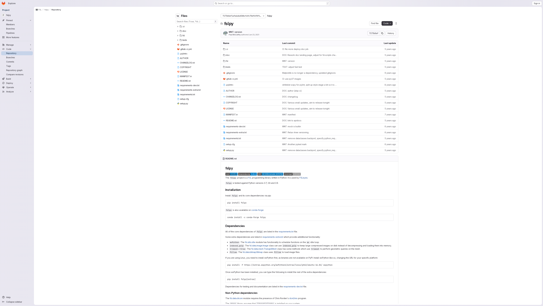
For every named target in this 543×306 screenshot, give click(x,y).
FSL (249, 178)
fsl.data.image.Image (258, 245)
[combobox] (196, 21)
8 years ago (390, 85)
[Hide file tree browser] (177, 16)
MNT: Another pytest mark (294, 144)
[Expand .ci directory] (177, 26)
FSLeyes (303, 178)
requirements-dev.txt (293, 286)
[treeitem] (197, 26)
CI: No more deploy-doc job (295, 49)
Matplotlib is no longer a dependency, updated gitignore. (309, 73)
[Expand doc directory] (177, 31)
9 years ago (390, 73)
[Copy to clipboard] (390, 202)
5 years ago (390, 49)
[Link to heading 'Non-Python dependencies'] (259, 292)
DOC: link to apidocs (291, 120)
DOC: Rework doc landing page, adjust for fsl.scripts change (309, 55)
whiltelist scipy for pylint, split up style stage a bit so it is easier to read (309, 85)
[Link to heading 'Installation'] (242, 190)
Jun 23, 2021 (254, 35)
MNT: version (235, 32)
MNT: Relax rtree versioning (295, 132)
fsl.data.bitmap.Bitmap (253, 252)
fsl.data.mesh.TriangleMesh (264, 249)
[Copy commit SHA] (382, 33)
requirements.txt (286, 231)
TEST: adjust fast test (292, 67)
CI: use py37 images (291, 79)
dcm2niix (293, 298)
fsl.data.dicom (236, 298)
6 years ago (390, 126)
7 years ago (390, 114)
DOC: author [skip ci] (292, 91)
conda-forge (257, 210)
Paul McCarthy (235, 35)
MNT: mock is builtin (291, 126)
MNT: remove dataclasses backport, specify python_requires (309, 138)
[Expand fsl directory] (177, 35)
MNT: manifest (289, 114)
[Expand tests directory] (177, 40)
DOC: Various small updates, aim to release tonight (305, 102)
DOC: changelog (290, 96)
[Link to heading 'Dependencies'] (246, 226)
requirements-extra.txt (272, 237)
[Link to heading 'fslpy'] (234, 168)
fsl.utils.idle (250, 242)
